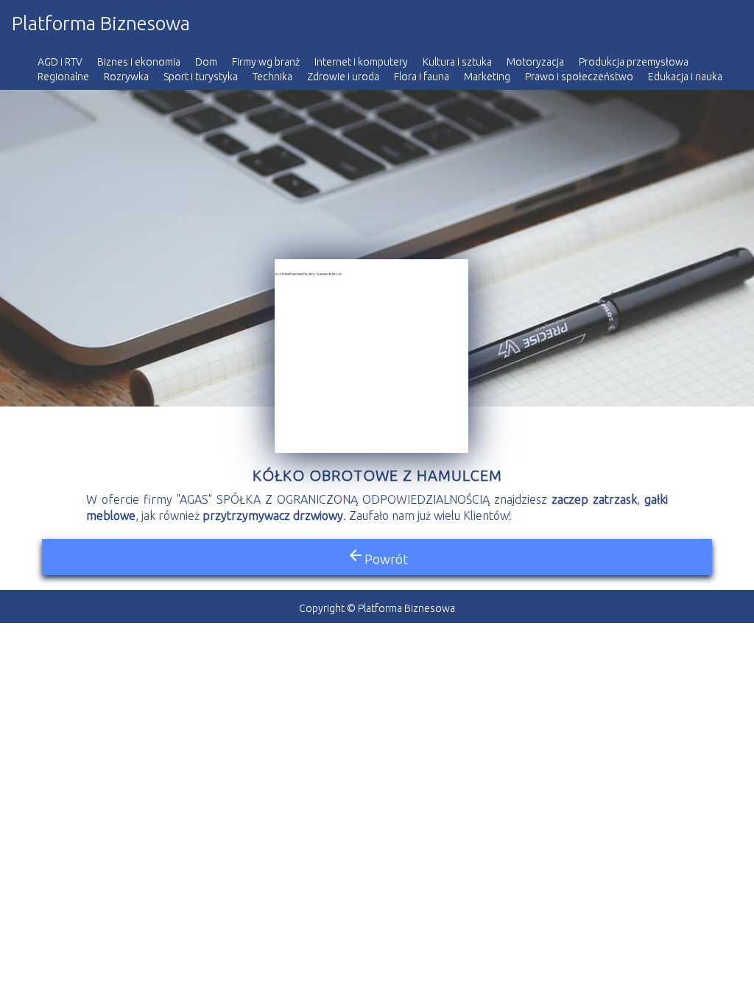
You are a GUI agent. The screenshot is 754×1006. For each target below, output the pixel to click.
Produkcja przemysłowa (633, 62)
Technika (272, 76)
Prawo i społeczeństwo (579, 76)
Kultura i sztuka (457, 62)
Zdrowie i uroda (343, 76)
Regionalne (63, 76)
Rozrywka (126, 76)
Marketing (487, 76)
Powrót (377, 556)
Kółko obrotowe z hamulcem (377, 476)
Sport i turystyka (200, 76)
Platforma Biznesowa (101, 23)
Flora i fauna (421, 76)
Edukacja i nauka (685, 76)
